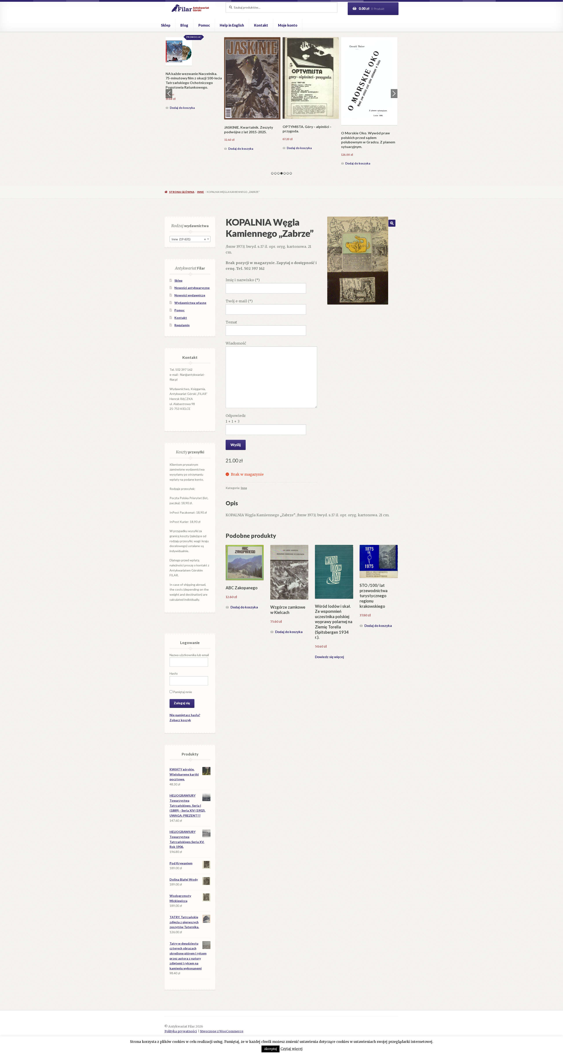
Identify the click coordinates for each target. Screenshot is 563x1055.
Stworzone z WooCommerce (221, 1031)
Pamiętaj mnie (182, 692)
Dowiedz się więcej (329, 657)
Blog (184, 25)
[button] (391, 223)
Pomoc (204, 25)
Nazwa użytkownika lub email (189, 655)
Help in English (232, 25)
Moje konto (287, 25)
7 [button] (291, 173)
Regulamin (182, 325)
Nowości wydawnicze (189, 295)
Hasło (174, 673)
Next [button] (394, 93)
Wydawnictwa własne (190, 303)
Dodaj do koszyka (182, 163)
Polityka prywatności (181, 1031)
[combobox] (190, 239)
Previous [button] (169, 93)
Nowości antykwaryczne (192, 288)
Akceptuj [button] (270, 1049)
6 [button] (288, 173)
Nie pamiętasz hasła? (185, 715)
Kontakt (261, 25)
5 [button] (284, 173)
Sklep (165, 25)
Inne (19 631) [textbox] (189, 239)
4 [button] (281, 173)
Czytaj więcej (291, 1049)
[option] (194, 102)
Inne (200, 191)
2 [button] (275, 173)
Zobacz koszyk (180, 720)
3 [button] (278, 173)
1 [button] (272, 173)
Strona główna (181, 191)
